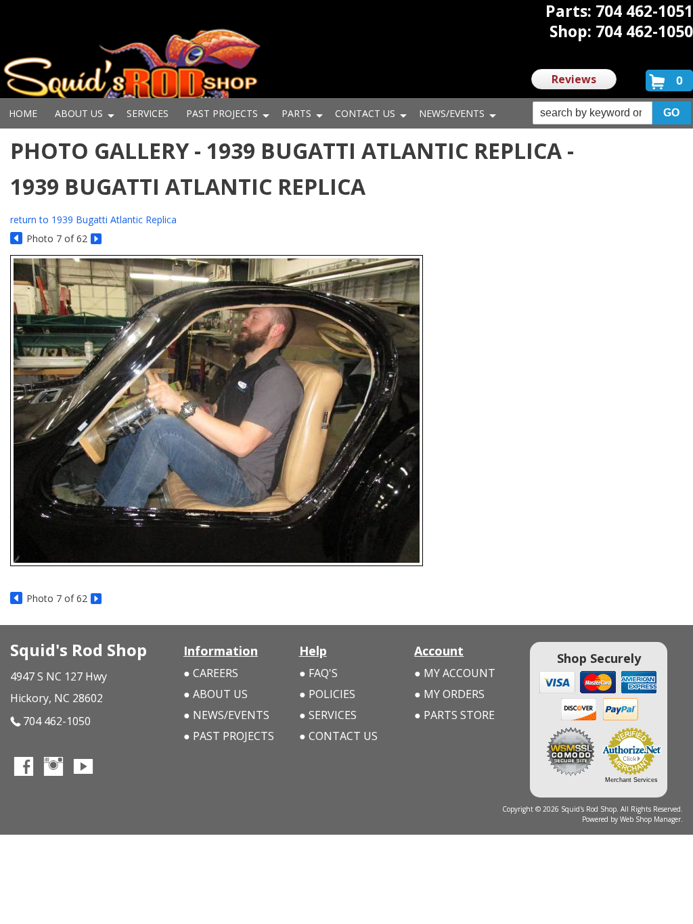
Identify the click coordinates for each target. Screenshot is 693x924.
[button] (612, 113)
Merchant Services (631, 780)
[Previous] (16, 239)
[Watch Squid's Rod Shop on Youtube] (83, 768)
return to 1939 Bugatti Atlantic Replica (93, 219)
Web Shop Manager (650, 819)
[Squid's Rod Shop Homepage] (132, 71)
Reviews (574, 79)
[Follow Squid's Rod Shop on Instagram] (53, 768)
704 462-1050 (57, 721)
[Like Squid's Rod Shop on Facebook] (24, 768)
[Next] (97, 239)
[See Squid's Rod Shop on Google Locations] (113, 768)
